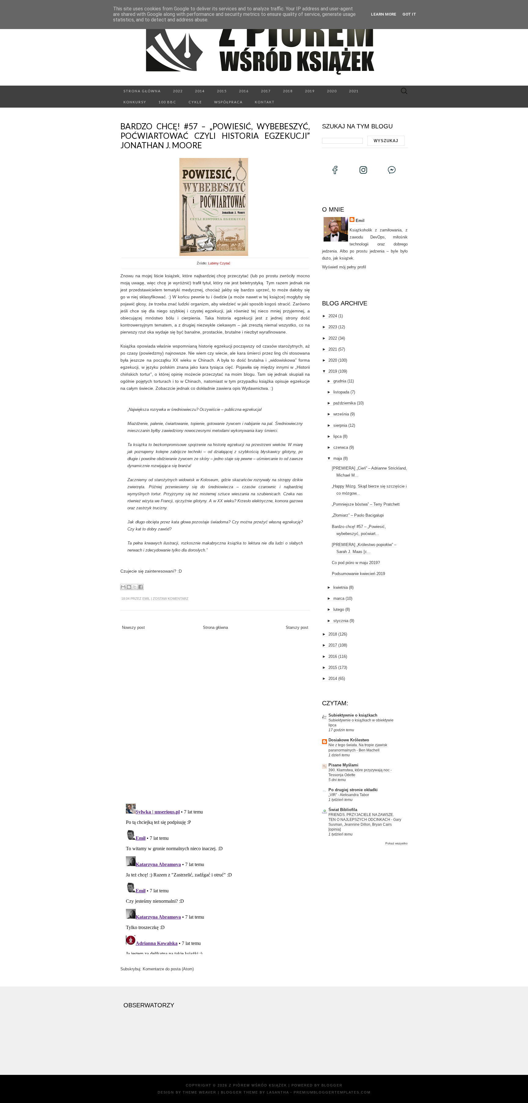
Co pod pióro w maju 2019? (356, 562)
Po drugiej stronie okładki (353, 790)
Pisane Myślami (343, 765)
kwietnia (340, 587)
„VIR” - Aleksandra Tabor (348, 795)
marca (338, 598)
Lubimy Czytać (219, 263)
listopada (341, 392)
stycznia (340, 620)
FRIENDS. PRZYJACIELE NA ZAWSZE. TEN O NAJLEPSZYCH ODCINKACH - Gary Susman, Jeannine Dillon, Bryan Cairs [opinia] (364, 822)
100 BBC (167, 102)
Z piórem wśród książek (258, 1085)
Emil (146, 598)
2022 (178, 91)
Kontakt (265, 102)
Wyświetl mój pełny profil (344, 267)
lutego (338, 609)
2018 (288, 91)
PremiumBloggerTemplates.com (332, 1092)
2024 (332, 316)
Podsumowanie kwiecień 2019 (358, 573)
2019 (310, 91)
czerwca (340, 447)
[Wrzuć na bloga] (129, 587)
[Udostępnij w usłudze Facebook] (141, 587)
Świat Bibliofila (342, 809)
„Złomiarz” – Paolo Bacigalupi (358, 515)
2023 (332, 327)
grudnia (339, 381)
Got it (409, 14)
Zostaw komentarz (171, 598)
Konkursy (134, 102)
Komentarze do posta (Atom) (168, 969)
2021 (354, 91)
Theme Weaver (199, 1092)
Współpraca (228, 102)
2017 (266, 91)
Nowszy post (133, 627)
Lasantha (278, 1092)
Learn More (383, 14)
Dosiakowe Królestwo (348, 740)
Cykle (195, 102)
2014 (200, 91)
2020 (332, 91)
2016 (244, 91)
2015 (222, 91)
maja (337, 458)
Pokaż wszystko (396, 843)
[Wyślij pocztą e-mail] (123, 587)
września (341, 414)
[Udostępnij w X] (135, 587)
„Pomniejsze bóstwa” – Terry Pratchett (366, 504)
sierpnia (340, 425)
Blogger (332, 1085)
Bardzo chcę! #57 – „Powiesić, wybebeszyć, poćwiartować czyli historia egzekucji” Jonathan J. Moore (215, 135)
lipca (337, 436)
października (344, 403)
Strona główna (142, 91)
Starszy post (297, 627)
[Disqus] (215, 719)
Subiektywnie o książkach (352, 715)
